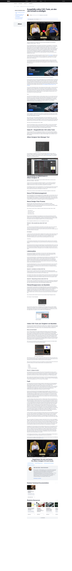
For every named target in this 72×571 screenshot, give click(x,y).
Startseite (15, 3)
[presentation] (57, 500)
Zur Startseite (43, 517)
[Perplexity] (36, 19)
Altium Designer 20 (40, 461)
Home (14, 6)
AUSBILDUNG (30, 3)
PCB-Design (20, 3)
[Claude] (37, 19)
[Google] (39, 19)
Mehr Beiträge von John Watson (37, 478)
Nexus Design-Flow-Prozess (18, 18)
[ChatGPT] (34, 19)
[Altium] (8, 1)
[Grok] (40, 19)
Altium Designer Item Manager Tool (19, 14)
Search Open (45, 1)
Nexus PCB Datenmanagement (19, 17)
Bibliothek (48, 154)
